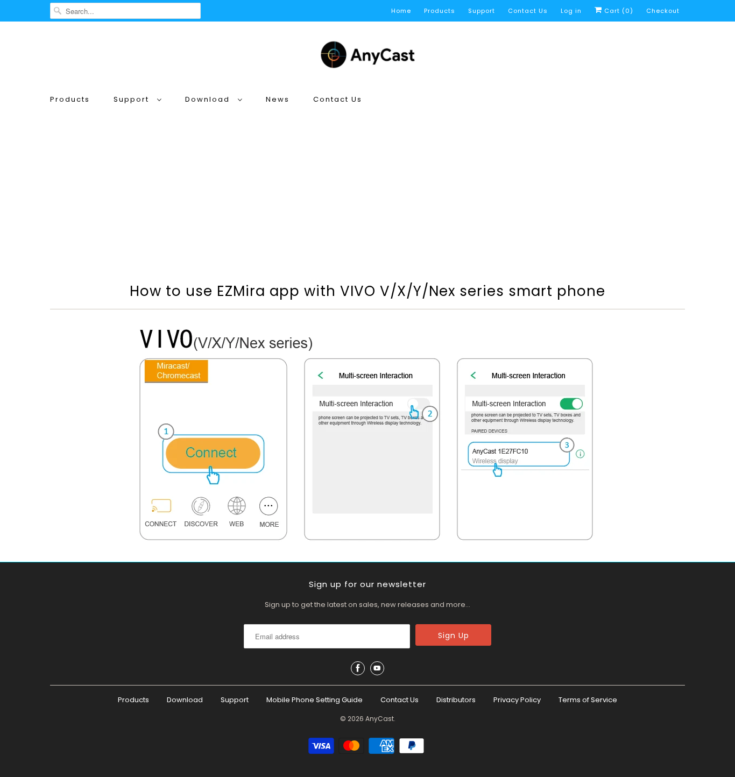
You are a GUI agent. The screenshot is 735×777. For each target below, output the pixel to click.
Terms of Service (588, 700)
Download (208, 99)
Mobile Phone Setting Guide (314, 700)
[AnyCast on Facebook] (358, 668)
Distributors (456, 700)
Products (439, 10)
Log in (571, 10)
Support (481, 10)
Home (401, 10)
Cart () (617, 10)
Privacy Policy (517, 700)
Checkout (663, 10)
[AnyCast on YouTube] (377, 668)
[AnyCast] (367, 57)
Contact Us (528, 10)
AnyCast (379, 718)
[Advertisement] (367, 191)
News (277, 99)
